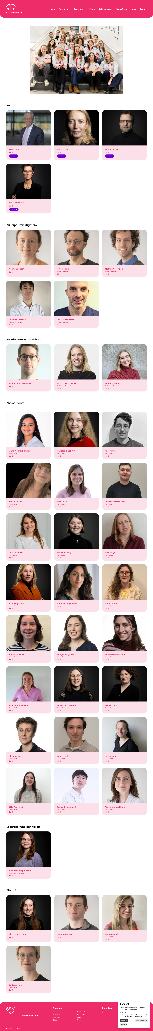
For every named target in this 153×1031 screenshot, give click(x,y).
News (133, 9)
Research (63, 9)
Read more (14, 156)
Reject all (124, 1024)
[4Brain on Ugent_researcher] (12, 272)
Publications (121, 9)
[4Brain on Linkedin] (10, 272)
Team (92, 9)
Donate (143, 9)
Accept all (124, 1020)
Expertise (78, 9)
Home (52, 9)
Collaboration (105, 9)
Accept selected (141, 1020)
